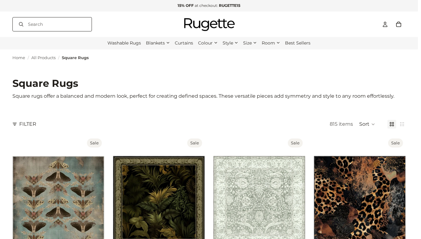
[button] (367, 124)
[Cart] (398, 24)
